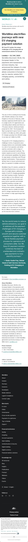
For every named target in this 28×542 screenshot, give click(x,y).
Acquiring (4, 435)
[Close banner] (26, 1)
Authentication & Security (9, 444)
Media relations (6, 393)
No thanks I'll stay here (14, 15)
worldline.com (13, 342)
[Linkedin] (2, 496)
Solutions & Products (8, 87)
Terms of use (14, 515)
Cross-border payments (9, 415)
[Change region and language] (14, 487)
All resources (5, 460)
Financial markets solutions (10, 453)
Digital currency (6, 450)
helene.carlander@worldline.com (12, 363)
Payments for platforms (9, 418)
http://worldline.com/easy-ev (17, 279)
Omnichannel (5, 412)
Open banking (6, 441)
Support (4, 424)
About (4, 378)
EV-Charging (6, 83)
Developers (5, 390)
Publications (5, 469)
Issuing (4, 432)
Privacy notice (14, 512)
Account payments (7, 438)
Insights (4, 466)
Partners (4, 384)
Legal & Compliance (7, 396)
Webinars (4, 475)
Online (3, 409)
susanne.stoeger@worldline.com (12, 352)
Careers (4, 381)
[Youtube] (9, 496)
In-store (4, 406)
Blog (3, 463)
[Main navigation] (24, 18)
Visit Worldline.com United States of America (14, 11)
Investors (4, 387)
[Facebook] (6, 496)
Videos (4, 478)
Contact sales (6, 398)
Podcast (4, 472)
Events (4, 481)
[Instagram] (13, 496)
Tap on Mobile (6, 421)
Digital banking (6, 447)
